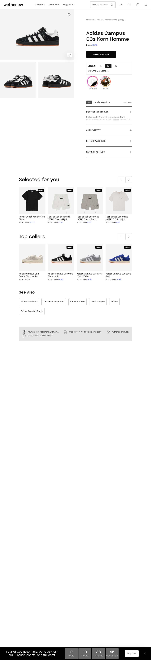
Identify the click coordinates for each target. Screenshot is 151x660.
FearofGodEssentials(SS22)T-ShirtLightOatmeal (117, 218)
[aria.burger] (145, 4)
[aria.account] (121, 4)
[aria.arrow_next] (128, 179)
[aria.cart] (137, 4)
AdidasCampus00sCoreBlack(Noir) (60, 275)
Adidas (99, 20)
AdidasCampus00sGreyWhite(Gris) (89, 275)
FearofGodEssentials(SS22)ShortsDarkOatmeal (88, 218)
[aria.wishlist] (129, 4)
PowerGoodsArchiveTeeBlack (32, 218)
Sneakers (90, 20)
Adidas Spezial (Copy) (114, 20)
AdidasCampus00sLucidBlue (118, 275)
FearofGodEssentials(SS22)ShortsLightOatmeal (59, 218)
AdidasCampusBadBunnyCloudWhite (29, 275)
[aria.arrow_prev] (121, 179)
